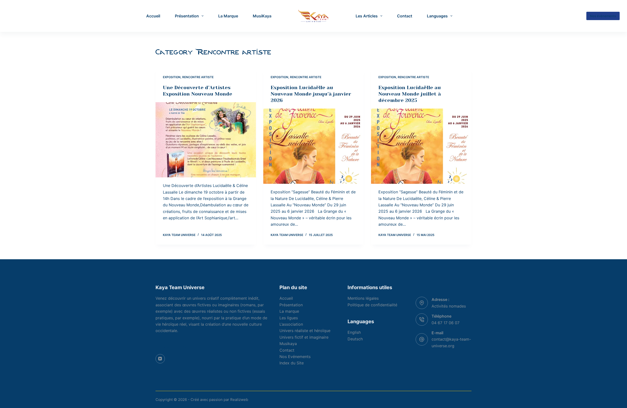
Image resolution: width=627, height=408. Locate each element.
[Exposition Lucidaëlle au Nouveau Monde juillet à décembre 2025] (421, 146)
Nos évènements (603, 16)
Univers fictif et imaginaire (303, 337)
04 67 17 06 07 (445, 322)
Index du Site (291, 362)
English (354, 332)
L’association (291, 324)
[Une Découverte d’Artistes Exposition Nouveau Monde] (206, 140)
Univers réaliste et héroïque (304, 330)
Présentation (187, 15)
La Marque (228, 15)
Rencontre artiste (198, 77)
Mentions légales (363, 298)
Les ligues (288, 317)
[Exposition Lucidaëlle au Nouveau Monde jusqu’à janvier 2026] (313, 146)
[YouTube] (160, 358)
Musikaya (288, 343)
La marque (289, 311)
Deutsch (355, 338)
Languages (437, 15)
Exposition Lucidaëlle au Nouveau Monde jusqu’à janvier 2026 (311, 94)
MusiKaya (262, 15)
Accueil (153, 15)
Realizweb (239, 399)
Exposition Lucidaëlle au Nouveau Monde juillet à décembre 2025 (409, 94)
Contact (404, 15)
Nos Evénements (295, 356)
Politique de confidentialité (372, 304)
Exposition (172, 77)
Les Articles (367, 15)
